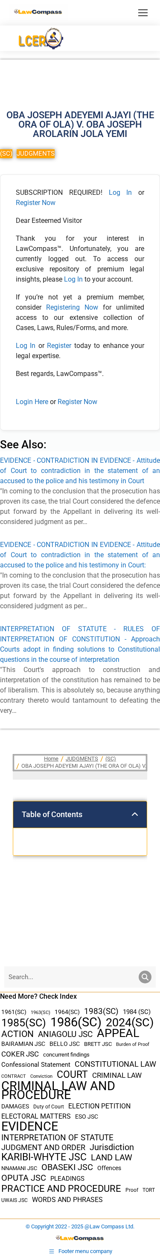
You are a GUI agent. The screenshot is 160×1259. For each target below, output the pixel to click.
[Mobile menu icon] (142, 12)
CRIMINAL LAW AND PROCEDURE (58, 1090)
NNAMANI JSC (19, 1168)
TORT (149, 1190)
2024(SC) (130, 1022)
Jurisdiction (112, 1147)
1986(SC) (76, 1022)
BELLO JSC (64, 1044)
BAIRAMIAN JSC (23, 1043)
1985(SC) (23, 1022)
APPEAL (118, 1033)
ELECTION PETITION (99, 1106)
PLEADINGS (67, 1178)
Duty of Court (48, 1107)
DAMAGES (15, 1106)
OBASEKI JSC (67, 1167)
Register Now (35, 203)
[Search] (145, 977)
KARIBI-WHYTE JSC (44, 1157)
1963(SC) (40, 1012)
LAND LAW (111, 1157)
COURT (72, 1074)
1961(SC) (13, 1011)
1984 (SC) (137, 1012)
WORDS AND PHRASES (67, 1200)
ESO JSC (86, 1116)
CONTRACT (13, 1076)
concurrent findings (66, 1054)
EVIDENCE (29, 1126)
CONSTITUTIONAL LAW (115, 1064)
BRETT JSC (98, 1044)
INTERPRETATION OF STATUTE (57, 1137)
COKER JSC (20, 1054)
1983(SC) (101, 1011)
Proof (131, 1190)
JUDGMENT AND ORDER (43, 1147)
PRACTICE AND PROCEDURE (61, 1188)
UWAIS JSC (14, 1200)
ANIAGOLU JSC (65, 1034)
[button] (134, 814)
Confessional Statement (35, 1064)
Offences (109, 1168)
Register (60, 346)
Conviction (41, 1076)
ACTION (17, 1034)
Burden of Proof (132, 1044)
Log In (120, 192)
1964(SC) (67, 1011)
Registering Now (72, 307)
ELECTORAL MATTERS (36, 1116)
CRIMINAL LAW (117, 1075)
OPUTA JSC (23, 1178)
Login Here (32, 402)
